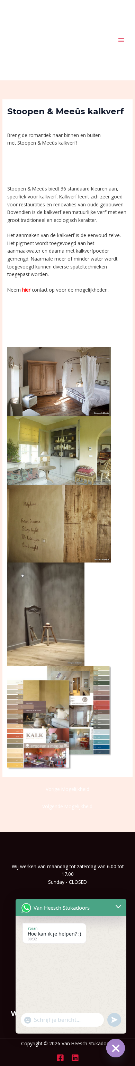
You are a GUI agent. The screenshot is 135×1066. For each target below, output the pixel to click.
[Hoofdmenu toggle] (121, 40)
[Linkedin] (75, 1058)
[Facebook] (60, 1058)
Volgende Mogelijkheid (67, 806)
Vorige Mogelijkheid (67, 789)
